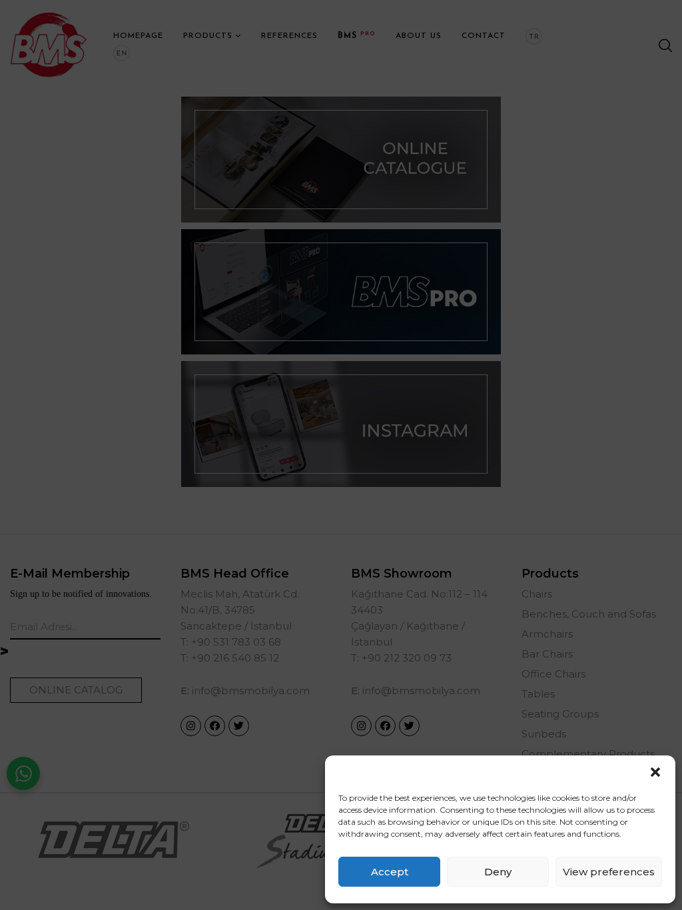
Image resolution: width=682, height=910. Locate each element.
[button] (655, 772)
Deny (498, 871)
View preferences (609, 871)
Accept (389, 871)
